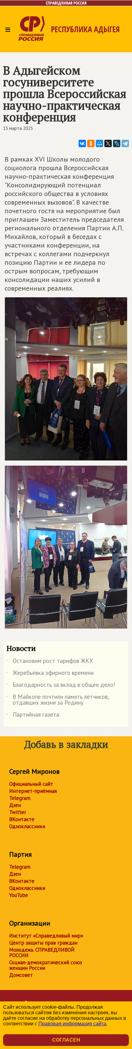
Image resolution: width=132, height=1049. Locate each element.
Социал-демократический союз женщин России (45, 965)
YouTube (18, 895)
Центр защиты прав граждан (43, 942)
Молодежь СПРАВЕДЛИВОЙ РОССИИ (42, 952)
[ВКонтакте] (82, 143)
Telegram (19, 798)
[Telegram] (125, 143)
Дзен (15, 805)
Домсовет (21, 975)
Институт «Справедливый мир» (46, 935)
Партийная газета (32, 716)
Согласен (66, 1040)
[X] (108, 143)
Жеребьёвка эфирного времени (50, 674)
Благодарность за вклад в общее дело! (60, 686)
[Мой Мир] (99, 143)
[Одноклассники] (91, 143)
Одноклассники (27, 826)
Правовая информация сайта (72, 1023)
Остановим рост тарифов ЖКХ (49, 662)
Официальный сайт (31, 784)
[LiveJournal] (116, 143)
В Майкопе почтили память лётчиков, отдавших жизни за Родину (57, 700)
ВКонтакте (21, 819)
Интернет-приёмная (33, 791)
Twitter (17, 812)
